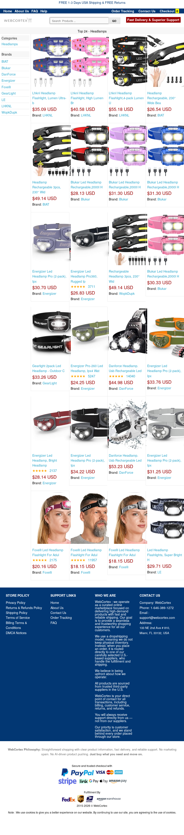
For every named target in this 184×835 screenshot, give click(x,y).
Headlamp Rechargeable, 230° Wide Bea (161, 98)
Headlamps (10, 44)
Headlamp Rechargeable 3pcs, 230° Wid (46, 187)
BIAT (5, 61)
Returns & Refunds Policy (24, 607)
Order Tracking (123, 11)
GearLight (9, 93)
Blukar (6, 68)
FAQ (34, 11)
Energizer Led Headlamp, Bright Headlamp (44, 460)
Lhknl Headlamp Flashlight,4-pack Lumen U (126, 98)
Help (43, 11)
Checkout (167, 11)
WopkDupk (9, 112)
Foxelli (6, 87)
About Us (22, 11)
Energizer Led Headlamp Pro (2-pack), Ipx (49, 276)
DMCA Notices (16, 633)
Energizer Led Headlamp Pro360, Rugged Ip (84, 276)
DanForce (9, 74)
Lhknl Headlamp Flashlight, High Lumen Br (87, 98)
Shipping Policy (17, 612)
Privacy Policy (15, 602)
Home (7, 11)
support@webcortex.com (157, 617)
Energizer (8, 80)
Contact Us (147, 11)
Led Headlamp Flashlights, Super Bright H (164, 555)
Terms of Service (18, 617)
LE (3, 99)
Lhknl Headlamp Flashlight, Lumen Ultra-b (49, 98)
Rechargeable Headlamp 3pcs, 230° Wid (124, 276)
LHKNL (7, 106)
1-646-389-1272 (162, 607)
